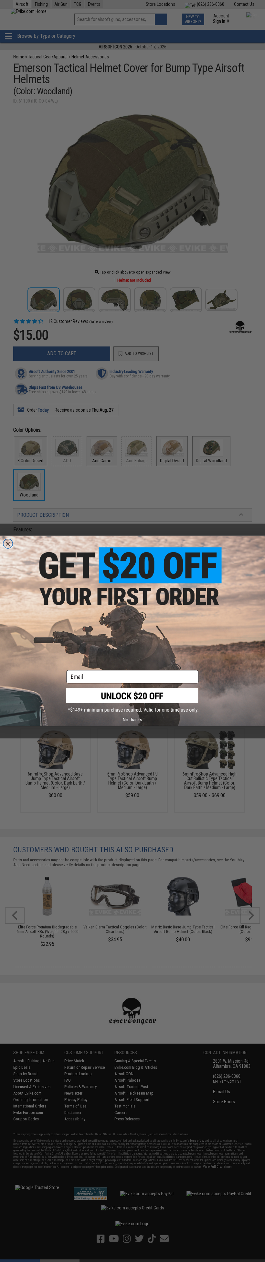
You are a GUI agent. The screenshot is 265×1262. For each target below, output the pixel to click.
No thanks (132, 719)
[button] (132, 700)
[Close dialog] (8, 544)
